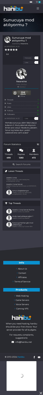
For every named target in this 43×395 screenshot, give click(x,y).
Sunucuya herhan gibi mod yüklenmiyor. (22, 224)
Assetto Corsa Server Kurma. (23, 210)
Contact (22, 273)
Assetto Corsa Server (14, 184)
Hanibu (20, 357)
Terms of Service (22, 282)
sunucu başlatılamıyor (20, 191)
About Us (22, 269)
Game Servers (22, 300)
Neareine (24, 44)
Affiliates (22, 277)
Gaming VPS (22, 309)
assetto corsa (11, 178)
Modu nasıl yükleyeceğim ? (22, 216)
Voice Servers (22, 304)
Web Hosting (22, 296)
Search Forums (23, 164)
